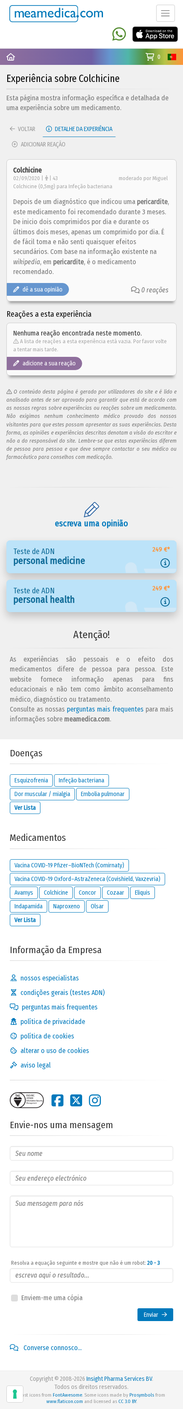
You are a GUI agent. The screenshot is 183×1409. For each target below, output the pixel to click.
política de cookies (47, 1036)
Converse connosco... (52, 1348)
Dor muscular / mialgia (42, 794)
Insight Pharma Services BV (119, 1379)
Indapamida (28, 906)
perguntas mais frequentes (105, 709)
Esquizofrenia (31, 780)
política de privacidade (52, 1022)
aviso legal (35, 1065)
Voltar (26, 129)
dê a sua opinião (43, 289)
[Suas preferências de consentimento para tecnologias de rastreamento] (15, 1394)
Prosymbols (141, 1395)
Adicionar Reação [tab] (43, 144)
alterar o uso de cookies (54, 1051)
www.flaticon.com (64, 1401)
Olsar (97, 906)
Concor (87, 892)
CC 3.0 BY (127, 1401)
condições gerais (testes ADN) (62, 993)
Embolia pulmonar (103, 794)
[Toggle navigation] (165, 13)
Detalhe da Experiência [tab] (83, 129)
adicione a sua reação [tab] (49, 363)
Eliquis (142, 892)
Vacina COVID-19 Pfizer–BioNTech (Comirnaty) (69, 865)
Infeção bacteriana (81, 780)
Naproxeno (66, 906)
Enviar (151, 1315)
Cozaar (115, 892)
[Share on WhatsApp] (119, 35)
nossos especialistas (49, 978)
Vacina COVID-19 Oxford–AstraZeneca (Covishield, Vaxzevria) (87, 879)
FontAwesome (67, 1395)
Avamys (23, 892)
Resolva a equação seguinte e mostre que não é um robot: (85, 1263)
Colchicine (56, 892)
